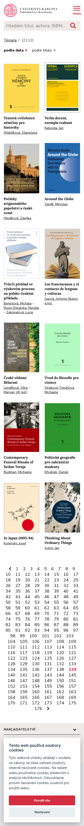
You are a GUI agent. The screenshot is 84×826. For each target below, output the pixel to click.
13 (37, 574)
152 (11, 686)
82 (8, 625)
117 (24, 652)
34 (8, 591)
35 (18, 591)
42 (8, 597)
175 (72, 703)
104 (11, 641)
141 (24, 675)
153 (24, 686)
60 (27, 608)
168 (60, 697)
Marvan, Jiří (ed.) (15, 392)
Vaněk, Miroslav (56, 204)
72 (66, 613)
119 (48, 652)
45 (37, 597)
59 (18, 608)
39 (56, 591)
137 (48, 669)
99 (22, 636)
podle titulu (42, 50)
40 (66, 591)
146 (11, 680)
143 (48, 675)
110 (11, 647)
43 (18, 597)
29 (37, 585)
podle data (14, 50)
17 (75, 574)
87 (56, 625)
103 (70, 636)
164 (11, 697)
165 (24, 697)
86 (46, 625)
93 (37, 630)
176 (38, 708)
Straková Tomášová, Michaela (60, 390)
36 (27, 591)
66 (8, 613)
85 (37, 625)
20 (27, 580)
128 (11, 664)
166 (36, 697)
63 (56, 608)
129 (24, 664)
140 (11, 675)
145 (72, 675)
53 (37, 602)
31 (56, 585)
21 (37, 580)
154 (36, 686)
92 (27, 630)
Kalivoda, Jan (54, 128)
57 (75, 602)
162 (60, 692)
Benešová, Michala (18, 303)
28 (27, 585)
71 (56, 613)
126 (60, 658)
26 (8, 585)
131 (48, 664)
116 (11, 652)
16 (66, 574)
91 (18, 630)
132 (60, 664)
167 (48, 697)
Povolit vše (42, 800)
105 (24, 641)
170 (11, 703)
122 (11, 658)
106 (36, 641)
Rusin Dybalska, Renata (21, 308)
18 (8, 580)
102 (58, 636)
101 (45, 636)
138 (60, 669)
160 (36, 692)
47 (56, 597)
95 (56, 630)
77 (37, 619)
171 (24, 703)
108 (60, 641)
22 (46, 580)
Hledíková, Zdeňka (17, 218)
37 (37, 591)
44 (27, 597)
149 (48, 680)
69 (37, 613)
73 (75, 613)
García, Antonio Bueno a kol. (61, 301)
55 (56, 602)
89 (75, 625)
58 (8, 608)
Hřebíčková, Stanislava (20, 132)
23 (56, 580)
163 (72, 692)
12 (27, 574)
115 (72, 647)
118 (36, 652)
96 (66, 630)
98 (12, 636)
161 (48, 692)
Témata (10, 40)
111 (24, 647)
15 (56, 574)
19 (18, 580)
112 (36, 647)
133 (72, 664)
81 (75, 619)
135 (24, 669)
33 (75, 585)
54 (46, 602)
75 (18, 619)
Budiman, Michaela (18, 472)
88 (66, 625)
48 (66, 597)
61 (37, 608)
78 (46, 619)
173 (48, 703)
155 (48, 686)
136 (36, 669)
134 (11, 669)
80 (66, 619)
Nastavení (42, 812)
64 (66, 608)
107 (48, 641)
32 (66, 585)
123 (24, 658)
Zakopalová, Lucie (19, 312)
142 (36, 675)
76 (27, 619)
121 (72, 652)
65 (75, 608)
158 (11, 692)
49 (75, 597)
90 (8, 630)
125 (48, 658)
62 (46, 608)
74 (8, 619)
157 (72, 686)
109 (72, 641)
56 (66, 602)
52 (27, 602)
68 (27, 613)
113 (48, 647)
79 (56, 619)
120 (60, 652)
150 (60, 680)
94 (46, 630)
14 (46, 574)
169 (72, 697)
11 (18, 574)
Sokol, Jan (52, 548)
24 (66, 580)
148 (36, 680)
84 (27, 625)
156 (60, 686)
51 (18, 602)
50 (8, 602)
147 (24, 680)
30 (46, 585)
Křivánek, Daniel (56, 472)
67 (18, 613)
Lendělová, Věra (16, 388)
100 (33, 636)
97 (75, 630)
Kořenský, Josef (15, 543)
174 (60, 703)
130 (36, 664)
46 (46, 597)
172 (36, 703)
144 (60, 675)
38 (46, 591)
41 (75, 591)
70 (46, 613)
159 (24, 692)
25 (75, 580)
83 (18, 625)
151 (72, 680)
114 (60, 647)
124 (36, 658)
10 (8, 574)
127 (72, 658)
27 (18, 585)
